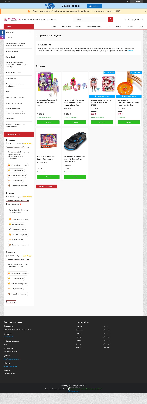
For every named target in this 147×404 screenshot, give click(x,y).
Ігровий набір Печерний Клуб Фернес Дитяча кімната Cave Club (74, 102)
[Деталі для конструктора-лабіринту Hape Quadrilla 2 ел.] (129, 84)
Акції (108, 26)
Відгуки (78, 26)
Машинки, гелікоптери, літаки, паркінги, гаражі (16, 125)
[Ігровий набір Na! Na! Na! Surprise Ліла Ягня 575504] (102, 84)
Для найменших (11, 78)
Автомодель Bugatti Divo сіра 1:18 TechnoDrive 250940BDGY (74, 159)
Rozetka (130, 51)
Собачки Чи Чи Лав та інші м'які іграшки (15, 85)
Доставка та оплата (93, 26)
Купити (48, 122)
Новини (118, 26)
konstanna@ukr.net (10, 366)
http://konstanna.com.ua (12, 359)
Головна (54, 26)
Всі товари (66, 26)
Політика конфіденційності (94, 389)
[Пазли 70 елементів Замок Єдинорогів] (48, 141)
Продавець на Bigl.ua (73, 387)
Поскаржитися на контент (77, 389)
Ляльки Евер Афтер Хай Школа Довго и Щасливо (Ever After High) (16, 65)
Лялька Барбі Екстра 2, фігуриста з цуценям (47, 101)
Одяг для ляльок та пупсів (15, 97)
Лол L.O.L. (9, 38)
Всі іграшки (10, 32)
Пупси (8, 92)
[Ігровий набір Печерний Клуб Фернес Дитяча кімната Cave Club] (75, 84)
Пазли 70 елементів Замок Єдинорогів (46, 157)
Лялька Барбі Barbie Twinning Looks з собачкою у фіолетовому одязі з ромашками (18, 155)
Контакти (130, 26)
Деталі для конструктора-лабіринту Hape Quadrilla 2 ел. (128, 102)
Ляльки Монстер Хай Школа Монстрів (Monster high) (16, 45)
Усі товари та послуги (45, 186)
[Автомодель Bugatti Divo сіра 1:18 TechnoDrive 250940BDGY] (75, 141)
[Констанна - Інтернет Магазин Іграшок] (12, 19)
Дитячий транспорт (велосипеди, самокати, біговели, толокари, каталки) (16, 111)
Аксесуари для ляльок (14, 103)
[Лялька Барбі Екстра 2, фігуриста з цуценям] (48, 84)
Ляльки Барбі (10, 57)
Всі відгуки (10, 302)
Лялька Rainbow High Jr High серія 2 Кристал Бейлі (18, 265)
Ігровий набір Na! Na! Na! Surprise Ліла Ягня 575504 (101, 102)
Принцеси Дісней (12, 51)
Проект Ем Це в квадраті (14, 72)
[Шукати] (110, 19)
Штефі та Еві (10, 119)
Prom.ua (83, 385)
